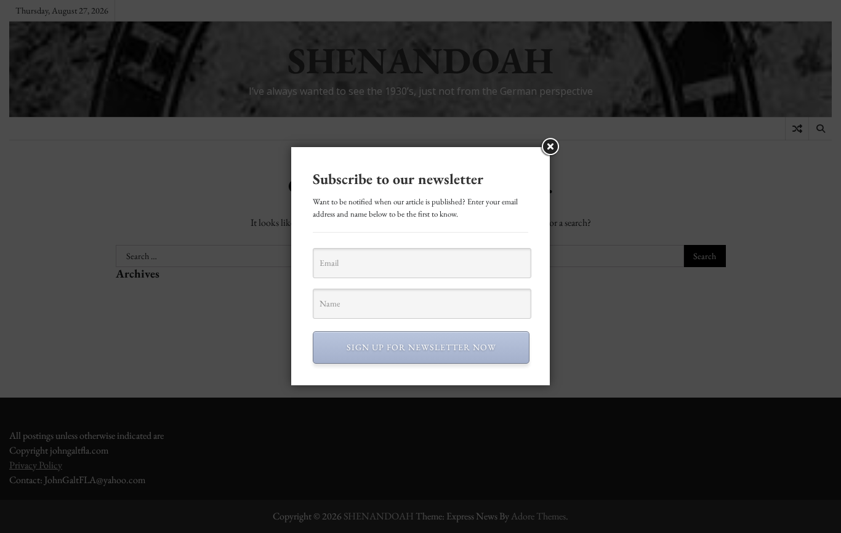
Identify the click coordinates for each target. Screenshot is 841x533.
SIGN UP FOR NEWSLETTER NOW (421, 347)
